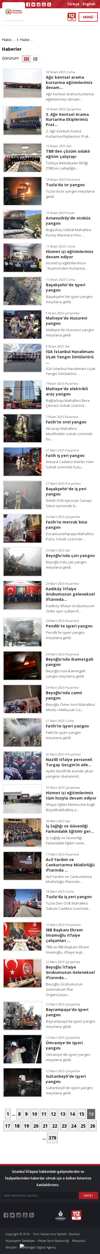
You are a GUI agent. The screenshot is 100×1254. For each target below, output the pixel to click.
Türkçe (73, 4)
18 (16, 1126)
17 (7, 1126)
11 (43, 1114)
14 (72, 1114)
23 (64, 1126)
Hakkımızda (10, 39)
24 (73, 1126)
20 (35, 1126)
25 (83, 1126)
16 (91, 1114)
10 (34, 1114)
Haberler (27, 39)
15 (81, 1114)
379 (52, 1138)
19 (26, 1126)
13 (62, 1114)
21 (45, 1126)
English (88, 4)
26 (92, 1126)
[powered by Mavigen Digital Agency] (38, 1247)
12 (53, 1114)
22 (54, 1126)
